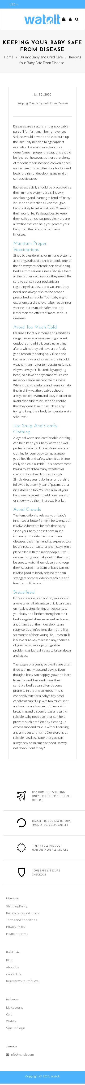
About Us (12, 967)
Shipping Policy (16, 906)
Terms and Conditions (21, 920)
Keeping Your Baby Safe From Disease (42, 103)
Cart (9, 1014)
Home (8, 57)
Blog (9, 960)
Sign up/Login (15, 1028)
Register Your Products (22, 981)
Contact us (13, 974)
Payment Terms (17, 934)
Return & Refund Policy (22, 913)
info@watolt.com (22, 1054)
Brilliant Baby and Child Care (41, 57)
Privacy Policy (15, 927)
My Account (14, 1007)
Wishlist (11, 1021)
